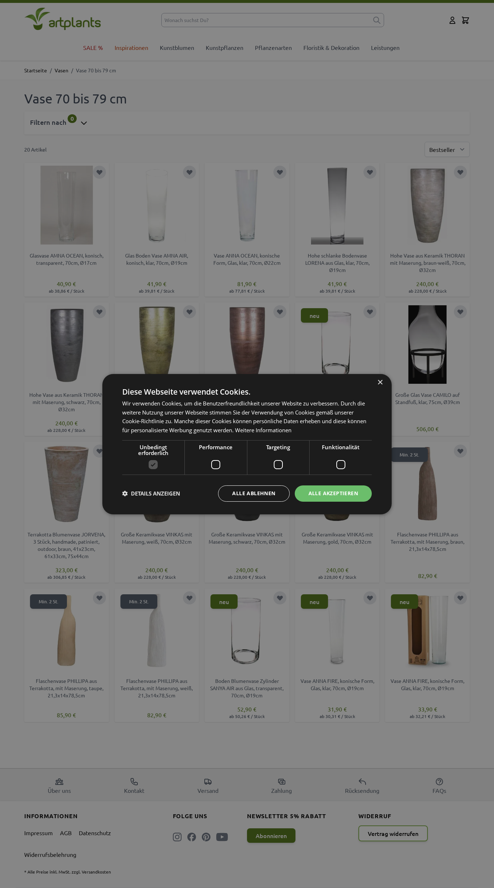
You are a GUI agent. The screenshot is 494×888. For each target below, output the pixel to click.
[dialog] (247, 444)
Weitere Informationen (263, 430)
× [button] (380, 382)
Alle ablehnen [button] (253, 493)
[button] (151, 493)
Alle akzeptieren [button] (333, 493)
